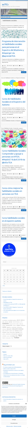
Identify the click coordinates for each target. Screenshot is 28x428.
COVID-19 (23, 325)
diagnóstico (9, 327)
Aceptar (14, 416)
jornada (8, 332)
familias (3, 330)
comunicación (9, 325)
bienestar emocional (12, 323)
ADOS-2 (23, 320)
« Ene (3, 285)
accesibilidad (4, 320)
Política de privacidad (17, 426)
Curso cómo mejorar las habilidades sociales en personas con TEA (12, 191)
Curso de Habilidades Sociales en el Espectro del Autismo (13, 102)
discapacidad (14, 327)
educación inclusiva (17, 329)
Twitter (16, 338)
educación (9, 329)
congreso (18, 325)
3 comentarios (22, 235)
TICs (12, 337)
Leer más (23, 72)
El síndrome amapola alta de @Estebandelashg (12, 367)
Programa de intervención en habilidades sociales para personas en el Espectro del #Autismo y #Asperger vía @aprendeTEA (13, 48)
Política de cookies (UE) (8, 355)
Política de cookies (9, 426)
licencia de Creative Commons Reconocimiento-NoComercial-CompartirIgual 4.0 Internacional (13, 386)
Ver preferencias (14, 423)
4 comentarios (22, 206)
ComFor (3, 325)
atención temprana (16, 321)
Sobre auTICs (6, 359)
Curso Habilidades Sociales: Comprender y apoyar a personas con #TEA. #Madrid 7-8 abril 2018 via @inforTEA (14, 157)
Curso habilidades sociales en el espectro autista (13, 219)
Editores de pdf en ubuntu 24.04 (9, 368)
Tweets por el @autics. (7, 291)
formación (7, 330)
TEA (20, 336)
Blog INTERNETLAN (9, 364)
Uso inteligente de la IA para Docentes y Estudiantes (13, 373)
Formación (16, 65)
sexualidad (12, 336)
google (10, 330)
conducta (14, 325)
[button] (26, 403)
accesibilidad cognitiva (12, 320)
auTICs (5, 4)
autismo (5, 323)
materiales (17, 332)
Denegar (14, 419)
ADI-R (18, 320)
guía (13, 330)
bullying (17, 323)
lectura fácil (12, 332)
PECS (21, 332)
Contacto (5, 354)
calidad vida (21, 323)
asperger (10, 321)
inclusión (4, 332)
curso (4, 327)
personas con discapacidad (12, 334)
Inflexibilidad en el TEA (7, 302)
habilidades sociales (18, 330)
